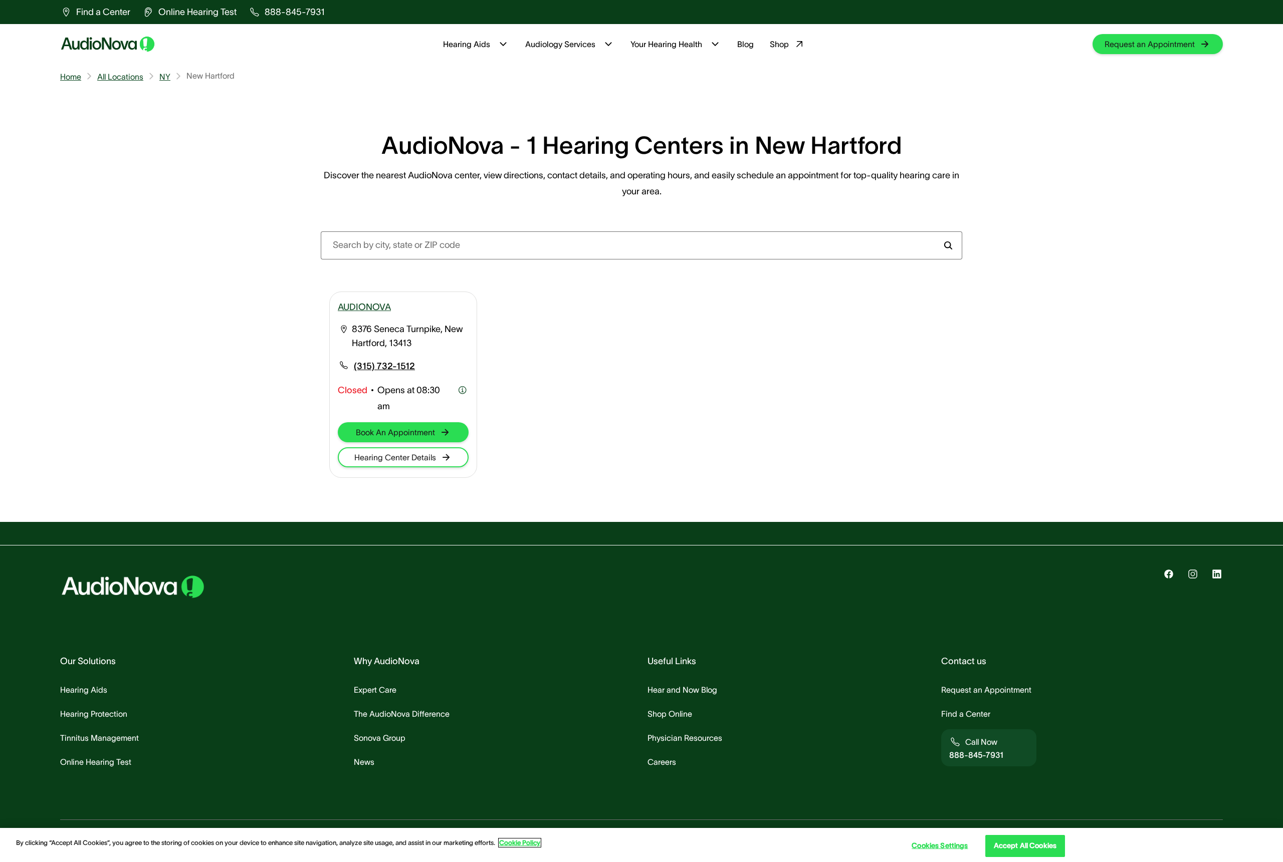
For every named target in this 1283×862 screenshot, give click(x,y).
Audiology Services (560, 44)
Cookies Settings (940, 846)
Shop (779, 44)
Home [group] (70, 76)
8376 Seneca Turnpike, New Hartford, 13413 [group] (407, 336)
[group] (95, 12)
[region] (641, 845)
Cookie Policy (519, 842)
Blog (745, 44)
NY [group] (164, 76)
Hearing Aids (466, 44)
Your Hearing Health (666, 44)
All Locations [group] (120, 76)
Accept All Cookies (1025, 846)
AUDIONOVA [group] (364, 307)
